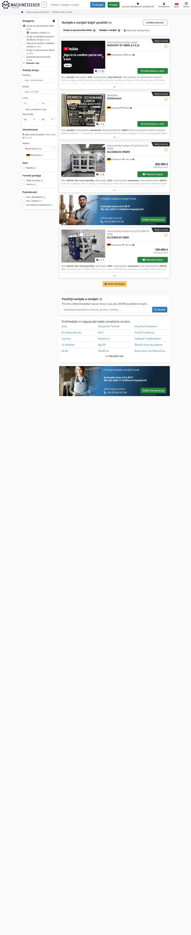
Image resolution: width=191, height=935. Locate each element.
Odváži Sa (103, 350)
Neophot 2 (104, 338)
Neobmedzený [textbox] (33, 148)
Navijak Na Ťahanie (109, 326)
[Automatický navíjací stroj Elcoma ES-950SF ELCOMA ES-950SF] (83, 160)
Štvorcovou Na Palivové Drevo (152, 350)
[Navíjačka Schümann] (83, 110)
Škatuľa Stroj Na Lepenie (148, 344)
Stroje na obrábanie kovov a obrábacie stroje (40, 38)
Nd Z (100, 332)
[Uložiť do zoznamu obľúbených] (166, 46)
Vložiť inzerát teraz (153, 219)
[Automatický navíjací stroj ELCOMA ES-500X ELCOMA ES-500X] (83, 246)
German (66, 338)
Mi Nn (65, 350)
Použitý (31, 167)
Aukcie (31, 184)
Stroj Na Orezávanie (146, 326)
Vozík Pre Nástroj (144, 332)
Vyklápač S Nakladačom (148, 338)
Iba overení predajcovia (39, 204)
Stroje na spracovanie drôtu (40, 27)
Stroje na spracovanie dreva (40, 52)
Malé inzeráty (34, 180)
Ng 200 (102, 344)
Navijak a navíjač (40, 32)
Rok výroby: (28, 114)
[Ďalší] (102, 57)
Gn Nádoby (68, 344)
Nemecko (36, 155)
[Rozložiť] (114, 86)
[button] (186, 5)
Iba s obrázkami (35, 197)
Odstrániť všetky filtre (138, 30)
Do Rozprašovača (71, 332)
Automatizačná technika (38, 58)
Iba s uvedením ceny (36, 109)
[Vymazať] (94, 30)
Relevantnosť (156, 22)
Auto (64, 326)
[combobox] (39, 148)
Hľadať (99, 4)
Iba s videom (34, 200)
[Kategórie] (44, 5)
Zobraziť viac (116, 356)
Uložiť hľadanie (115, 284)
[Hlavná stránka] (22, 12)
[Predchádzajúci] (64, 57)
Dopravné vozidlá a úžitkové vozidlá (40, 45)
